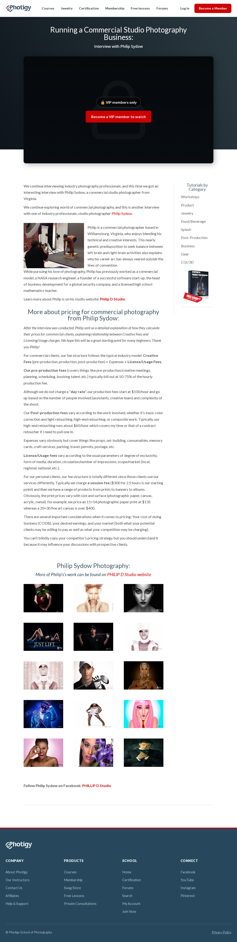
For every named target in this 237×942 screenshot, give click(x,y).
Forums (162, 8)
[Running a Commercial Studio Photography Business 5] (93, 650)
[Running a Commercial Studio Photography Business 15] (143, 767)
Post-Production (194, 237)
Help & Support (17, 904)
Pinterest (188, 896)
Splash (186, 229)
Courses (48, 8)
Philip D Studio (112, 299)
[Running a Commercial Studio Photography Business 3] (143, 612)
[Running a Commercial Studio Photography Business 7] (43, 689)
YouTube (187, 880)
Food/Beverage (193, 221)
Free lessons (140, 8)
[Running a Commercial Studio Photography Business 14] (93, 767)
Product (187, 205)
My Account (131, 904)
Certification (89, 8)
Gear (185, 254)
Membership (114, 8)
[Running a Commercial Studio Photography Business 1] (43, 612)
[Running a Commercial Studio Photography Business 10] (43, 728)
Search (127, 896)
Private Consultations (80, 904)
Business (188, 246)
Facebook (188, 872)
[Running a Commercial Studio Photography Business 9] (143, 689)
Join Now (129, 911)
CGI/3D (187, 262)
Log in (184, 8)
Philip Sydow (122, 213)
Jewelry (66, 8)
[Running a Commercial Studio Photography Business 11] (93, 728)
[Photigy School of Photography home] (19, 8)
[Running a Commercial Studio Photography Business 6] (143, 650)
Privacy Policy (221, 932)
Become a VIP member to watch (118, 116)
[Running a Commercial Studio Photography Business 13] (43, 767)
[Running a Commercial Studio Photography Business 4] (43, 650)
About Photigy (17, 872)
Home (126, 872)
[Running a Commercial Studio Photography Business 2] (93, 612)
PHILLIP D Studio (96, 785)
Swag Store (72, 888)
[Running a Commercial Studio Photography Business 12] (143, 728)
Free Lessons (74, 896)
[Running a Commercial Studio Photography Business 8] (93, 689)
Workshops (190, 196)
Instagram (188, 888)
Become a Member (213, 8)
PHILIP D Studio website (129, 574)
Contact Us (14, 888)
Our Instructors (18, 880)
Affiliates (12, 896)
